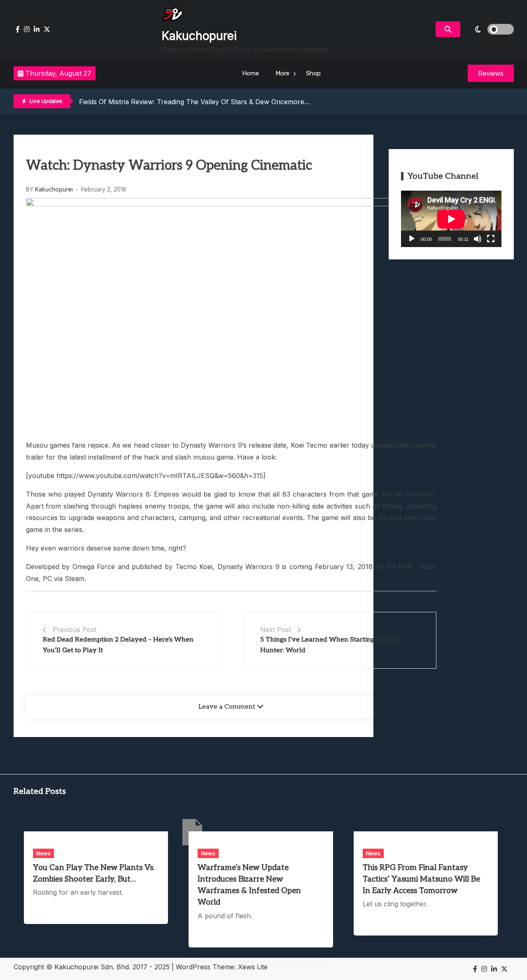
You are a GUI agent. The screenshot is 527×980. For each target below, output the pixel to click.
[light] (489, 29)
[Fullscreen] (491, 239)
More (282, 73)
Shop (313, 73)
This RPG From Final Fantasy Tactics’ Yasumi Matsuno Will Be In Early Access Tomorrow (421, 879)
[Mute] (477, 239)
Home (250, 73)
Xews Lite (253, 967)
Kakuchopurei (199, 36)
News (43, 853)
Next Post (275, 629)
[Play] (412, 239)
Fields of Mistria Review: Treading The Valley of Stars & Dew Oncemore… (194, 102)
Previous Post (74, 629)
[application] (451, 219)
